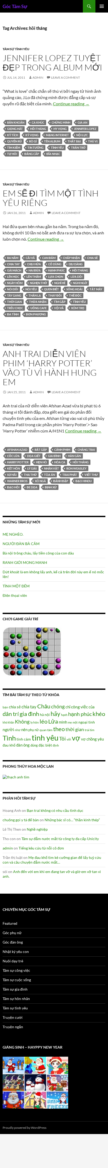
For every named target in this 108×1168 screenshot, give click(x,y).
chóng (58, 706)
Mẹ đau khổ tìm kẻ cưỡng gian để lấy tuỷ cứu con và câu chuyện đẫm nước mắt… (52, 859)
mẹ (70, 722)
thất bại (74, 141)
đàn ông (23, 745)
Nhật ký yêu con (16, 951)
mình (63, 722)
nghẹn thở (38, 283)
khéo (99, 713)
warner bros (17, 481)
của (92, 706)
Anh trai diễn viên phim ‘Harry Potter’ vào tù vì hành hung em (50, 367)
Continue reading (71, 103)
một (75, 722)
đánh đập (60, 481)
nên (24, 729)
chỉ (68, 706)
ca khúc (38, 122)
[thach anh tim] (16, 776)
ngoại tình (86, 722)
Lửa (53, 721)
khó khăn (8, 722)
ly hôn (34, 722)
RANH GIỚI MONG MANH (25, 562)
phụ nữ (33, 730)
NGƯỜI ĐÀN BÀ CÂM (21, 543)
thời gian (14, 301)
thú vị (93, 141)
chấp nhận (71, 257)
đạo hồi (13, 487)
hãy (55, 713)
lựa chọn (55, 276)
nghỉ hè (60, 283)
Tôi (62, 739)
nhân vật (51, 468)
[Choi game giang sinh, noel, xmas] (35, 1082)
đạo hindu (83, 481)
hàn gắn (74, 456)
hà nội (45, 714)
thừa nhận (37, 301)
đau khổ (9, 745)
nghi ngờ (80, 283)
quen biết (51, 289)
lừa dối (76, 276)
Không (22, 722)
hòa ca (59, 462)
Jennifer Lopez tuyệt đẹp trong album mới (52, 63)
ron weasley (76, 468)
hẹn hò (41, 462)
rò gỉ (33, 141)
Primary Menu (101, 6)
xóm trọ (77, 308)
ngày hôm (15, 283)
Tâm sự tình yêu (16, 49)
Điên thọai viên (15, 595)
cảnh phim (62, 449)
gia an (82, 122)
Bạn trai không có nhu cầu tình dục (55, 810)
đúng (34, 745)
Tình (9, 738)
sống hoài (74, 289)
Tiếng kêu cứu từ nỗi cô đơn (41, 848)
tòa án (49, 474)
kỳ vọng (32, 135)
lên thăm (33, 276)
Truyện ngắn (13, 1027)
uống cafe (38, 308)
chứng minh (61, 122)
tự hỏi (12, 153)
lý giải (32, 468)
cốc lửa (13, 456)
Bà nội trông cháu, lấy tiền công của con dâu (38, 553)
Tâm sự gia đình (15, 989)
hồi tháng (38, 128)
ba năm (12, 257)
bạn (5, 707)
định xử (51, 487)
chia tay (13, 264)
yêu (101, 739)
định (56, 745)
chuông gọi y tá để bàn (21, 820)
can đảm (49, 257)
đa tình (13, 314)
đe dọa (32, 487)
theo (59, 728)
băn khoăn (15, 122)
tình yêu (57, 147)
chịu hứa (34, 264)
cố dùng (54, 264)
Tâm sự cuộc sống (17, 980)
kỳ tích (12, 135)
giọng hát (15, 128)
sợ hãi (12, 474)
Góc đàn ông (13, 942)
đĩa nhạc (53, 153)
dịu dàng (76, 264)
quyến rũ (14, 141)
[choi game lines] (32, 651)
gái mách (14, 270)
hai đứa (35, 270)
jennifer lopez (85, 128)
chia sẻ (92, 257)
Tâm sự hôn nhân (16, 998)
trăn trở (78, 147)
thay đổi (55, 295)
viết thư (91, 474)
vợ (76, 737)
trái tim (89, 730)
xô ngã (40, 481)
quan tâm (46, 730)
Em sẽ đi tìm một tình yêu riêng (51, 198)
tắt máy (96, 289)
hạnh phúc (56, 270)
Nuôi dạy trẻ (13, 961)
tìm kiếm (13, 147)
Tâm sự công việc (16, 970)
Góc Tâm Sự (15, 6)
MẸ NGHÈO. (13, 534)
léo (43, 721)
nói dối (12, 289)
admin (38, 77)
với (69, 739)
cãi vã (30, 257)
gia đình (54, 456)
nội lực (82, 135)
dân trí (11, 713)
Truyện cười (13, 1017)
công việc (79, 706)
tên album (52, 141)
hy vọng (60, 128)
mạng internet (57, 135)
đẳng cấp (31, 153)
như (17, 730)
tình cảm (24, 739)
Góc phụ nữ (12, 932)
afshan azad (17, 449)
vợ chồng (89, 739)
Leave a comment (65, 77)
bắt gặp (41, 449)
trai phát (69, 474)
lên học (13, 276)
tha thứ (30, 474)
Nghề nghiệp (37, 829)
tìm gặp (60, 301)
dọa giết (34, 456)
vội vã (59, 308)
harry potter (18, 462)
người (8, 729)
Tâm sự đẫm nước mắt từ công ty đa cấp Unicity (60, 838)
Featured (10, 923)
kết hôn (13, 468)
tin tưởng (36, 147)
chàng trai (86, 449)
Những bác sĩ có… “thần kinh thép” (72, 820)
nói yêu (31, 289)
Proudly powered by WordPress (24, 1128)
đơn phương (36, 314)
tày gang (14, 295)
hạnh (64, 714)
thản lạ (35, 295)
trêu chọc (15, 308)
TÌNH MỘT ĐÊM (16, 586)
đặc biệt (45, 745)
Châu (43, 706)
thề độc (75, 295)
